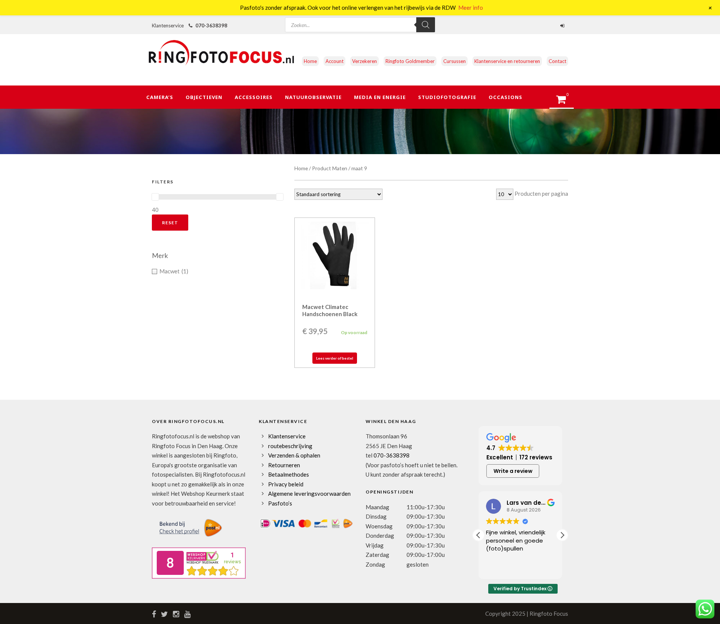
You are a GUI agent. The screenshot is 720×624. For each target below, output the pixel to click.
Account (335, 61)
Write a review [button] (513, 471)
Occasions (505, 97)
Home (310, 61)
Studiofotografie (447, 97)
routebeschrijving (290, 445)
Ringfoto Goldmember (410, 61)
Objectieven (204, 97)
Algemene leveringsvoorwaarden (309, 493)
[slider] (155, 197)
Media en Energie (380, 97)
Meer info (470, 7)
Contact (557, 61)
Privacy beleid (285, 484)
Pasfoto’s (280, 503)
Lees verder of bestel (334, 358)
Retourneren (284, 465)
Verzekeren (364, 61)
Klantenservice (287, 436)
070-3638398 (211, 25)
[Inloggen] (563, 25)
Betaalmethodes (288, 474)
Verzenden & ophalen (294, 455)
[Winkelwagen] (564, 101)
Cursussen (454, 61)
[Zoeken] (425, 24)
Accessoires (254, 97)
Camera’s (159, 97)
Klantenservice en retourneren (507, 61)
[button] (562, 535)
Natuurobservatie (313, 97)
